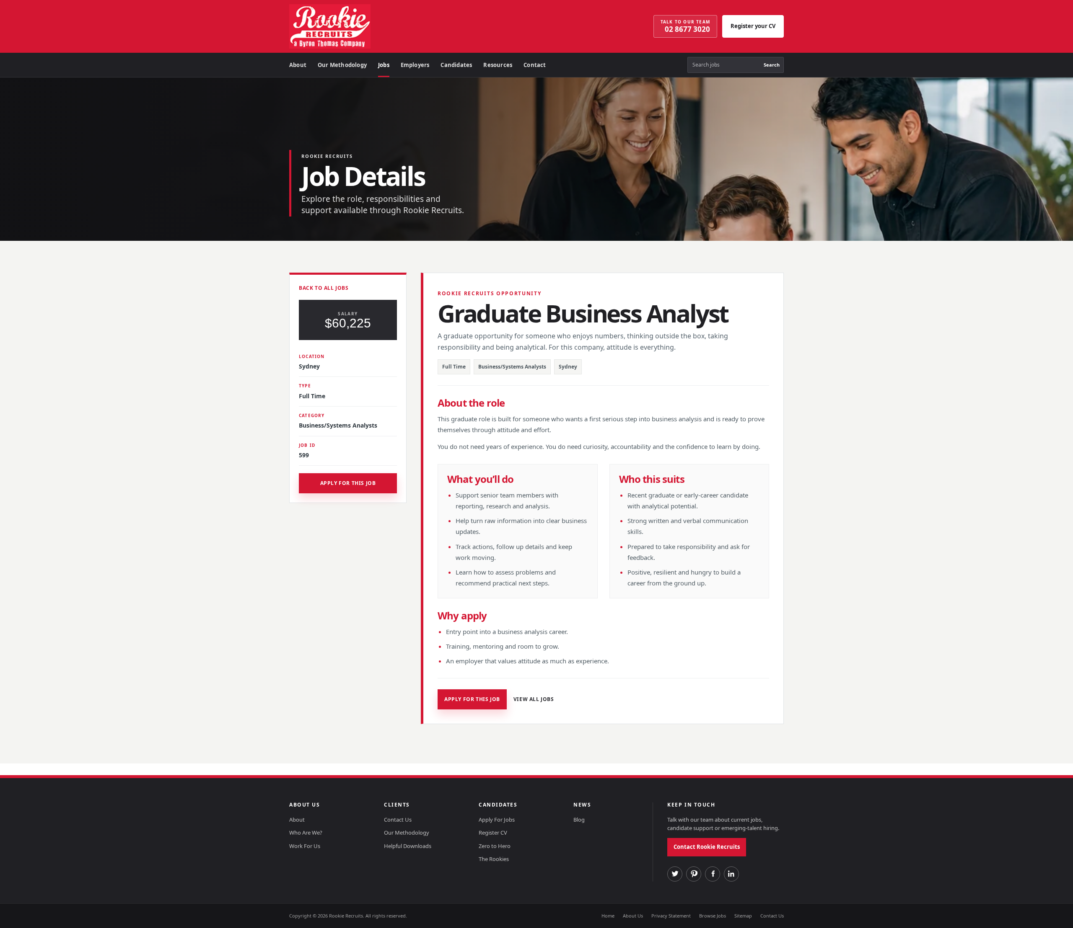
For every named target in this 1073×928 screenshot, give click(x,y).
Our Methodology (342, 65)
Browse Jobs (712, 916)
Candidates (456, 65)
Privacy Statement (671, 916)
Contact (535, 65)
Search (772, 65)
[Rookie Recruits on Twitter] (674, 874)
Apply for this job (348, 483)
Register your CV (753, 26)
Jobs (383, 65)
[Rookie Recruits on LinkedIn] (731, 874)
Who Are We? (305, 832)
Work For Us (304, 846)
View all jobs (533, 699)
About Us (633, 916)
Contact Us (398, 819)
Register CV (493, 832)
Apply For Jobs (497, 819)
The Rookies (494, 859)
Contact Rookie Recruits (707, 847)
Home (607, 916)
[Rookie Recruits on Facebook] (712, 874)
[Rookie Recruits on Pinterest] (693, 874)
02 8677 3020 (685, 26)
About (297, 65)
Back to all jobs (324, 287)
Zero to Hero (495, 846)
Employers (415, 65)
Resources (497, 65)
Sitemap (743, 916)
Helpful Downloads (407, 846)
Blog (579, 819)
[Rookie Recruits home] (354, 26)
